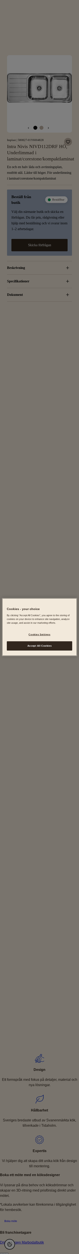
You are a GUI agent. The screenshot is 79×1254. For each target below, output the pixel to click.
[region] (39, 627)
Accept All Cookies (39, 645)
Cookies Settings (39, 634)
